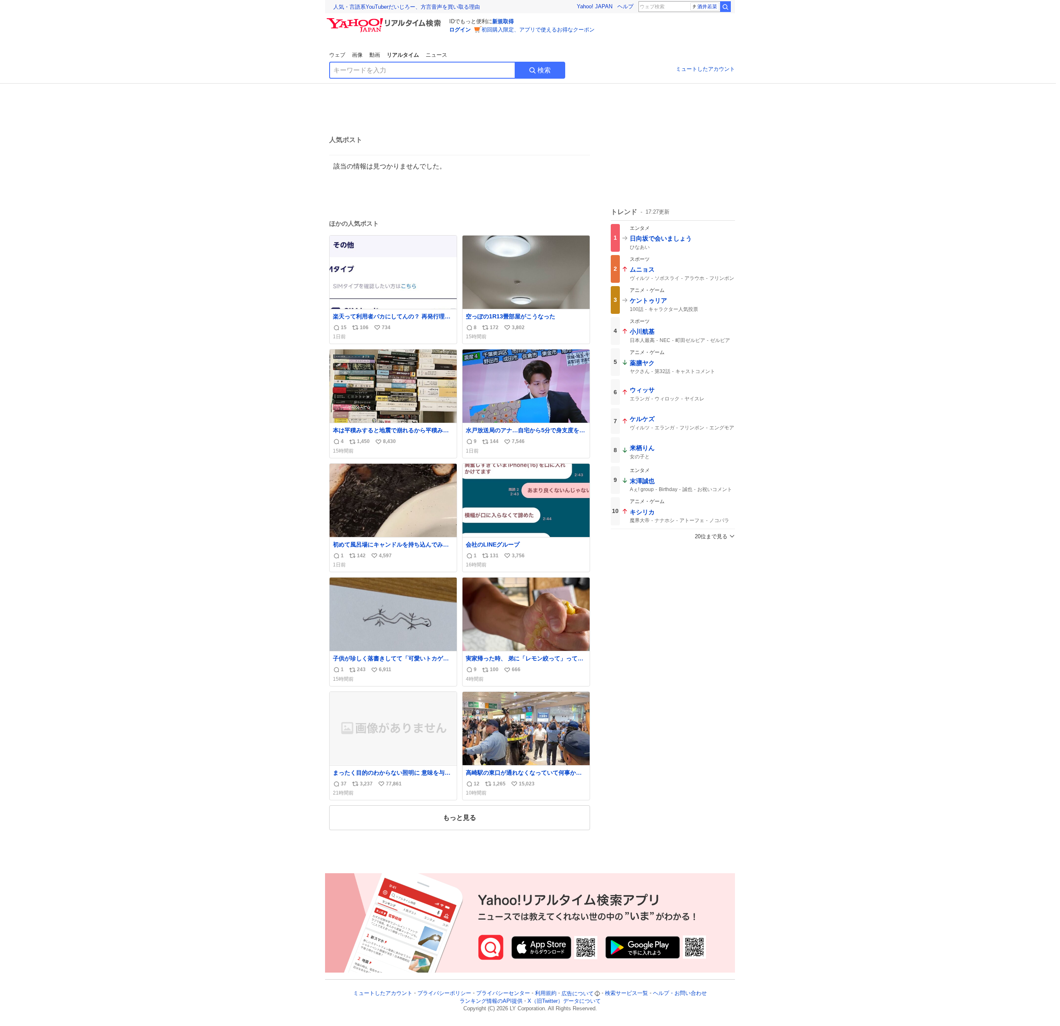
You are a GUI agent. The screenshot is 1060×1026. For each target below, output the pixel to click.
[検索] (725, 6)
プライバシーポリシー (444, 993)
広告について (577, 993)
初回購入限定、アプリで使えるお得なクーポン (538, 29)
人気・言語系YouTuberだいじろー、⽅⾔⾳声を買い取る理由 (406, 7)
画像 (357, 55)
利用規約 (545, 993)
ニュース (436, 55)
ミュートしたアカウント (705, 69)
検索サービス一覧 (626, 993)
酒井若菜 (707, 7)
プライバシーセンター (503, 993)
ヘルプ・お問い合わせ (680, 993)
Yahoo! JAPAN (594, 6)
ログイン (460, 29)
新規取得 (503, 21)
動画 (374, 55)
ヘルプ (625, 6)
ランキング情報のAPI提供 (491, 1001)
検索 (544, 70)
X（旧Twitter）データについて (564, 1001)
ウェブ (337, 55)
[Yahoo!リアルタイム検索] (385, 20)
